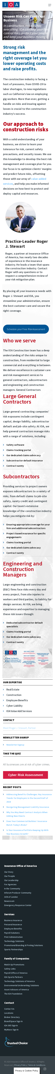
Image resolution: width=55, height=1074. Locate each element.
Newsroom (9, 901)
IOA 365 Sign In (11, 1025)
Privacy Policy (20, 1065)
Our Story (8, 872)
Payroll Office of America (16, 972)
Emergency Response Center (18, 905)
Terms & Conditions (36, 1065)
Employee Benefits (17, 700)
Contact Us (9, 1008)
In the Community (12, 888)
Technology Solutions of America (19, 981)
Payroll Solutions (12, 932)
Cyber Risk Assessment (25, 775)
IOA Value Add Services (19, 711)
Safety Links (10, 968)
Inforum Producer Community (17, 892)
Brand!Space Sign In (13, 1021)
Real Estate (12, 689)
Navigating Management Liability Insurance (27, 807)
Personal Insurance (13, 924)
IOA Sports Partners (13, 977)
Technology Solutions (14, 941)
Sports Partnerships (13, 949)
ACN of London (11, 896)
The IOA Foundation (13, 993)
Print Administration (13, 937)
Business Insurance (13, 920)
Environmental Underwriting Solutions (21, 985)
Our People (9, 876)
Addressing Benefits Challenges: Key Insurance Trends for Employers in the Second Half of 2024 (29, 798)
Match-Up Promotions (14, 964)
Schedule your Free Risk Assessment (26, 329)
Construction (13, 695)
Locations (8, 1013)
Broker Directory (12, 1017)
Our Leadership (11, 880)
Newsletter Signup (15, 744)
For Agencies (10, 884)
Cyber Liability (14, 705)
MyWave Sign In (11, 1029)
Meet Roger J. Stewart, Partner (19, 728)
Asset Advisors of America (16, 989)
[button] (49, 5)
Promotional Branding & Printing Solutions (23, 945)
